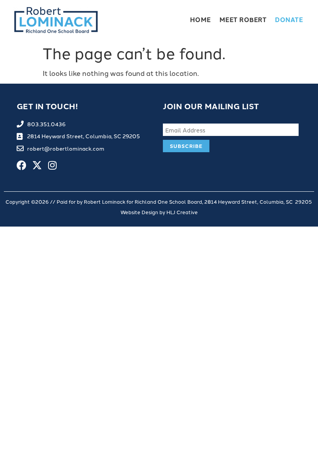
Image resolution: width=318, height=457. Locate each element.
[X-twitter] (37, 165)
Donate (289, 19)
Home (200, 19)
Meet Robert (243, 19)
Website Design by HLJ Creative (159, 211)
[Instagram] (52, 165)
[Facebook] (21, 165)
